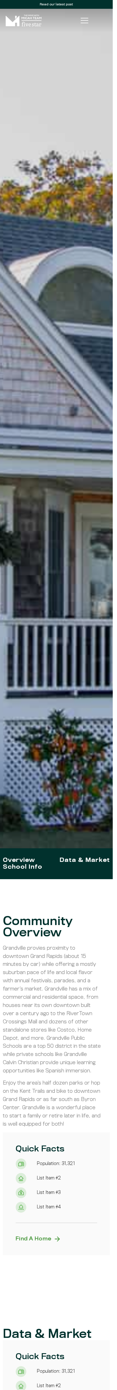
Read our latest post (56, 4)
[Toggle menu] (84, 20)
